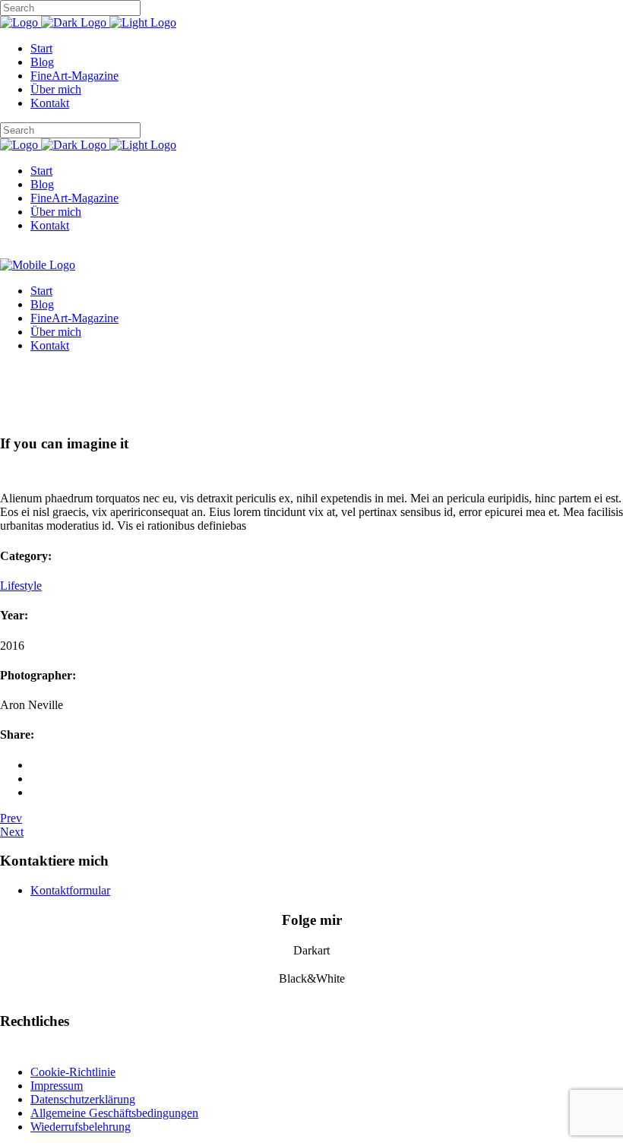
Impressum (56, 1085)
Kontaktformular (70, 890)
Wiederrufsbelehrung (80, 1126)
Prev (11, 818)
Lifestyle (21, 585)
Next (12, 831)
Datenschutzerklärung (82, 1099)
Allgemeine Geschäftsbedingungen (114, 1112)
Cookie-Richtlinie (72, 1071)
